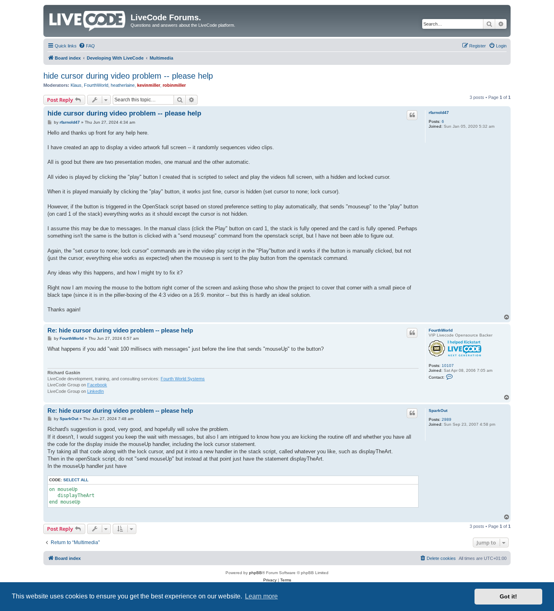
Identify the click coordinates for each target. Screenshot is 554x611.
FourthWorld (96, 85)
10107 (448, 365)
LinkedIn (95, 391)
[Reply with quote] (412, 115)
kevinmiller (148, 85)
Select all (75, 480)
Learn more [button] (261, 596)
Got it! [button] (508, 596)
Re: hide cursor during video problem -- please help (120, 330)
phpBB (255, 572)
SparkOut (438, 410)
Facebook (97, 384)
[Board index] (88, 19)
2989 (446, 419)
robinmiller (174, 85)
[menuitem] (87, 46)
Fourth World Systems (183, 378)
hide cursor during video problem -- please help (128, 75)
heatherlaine (123, 85)
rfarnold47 (439, 112)
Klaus (76, 85)
